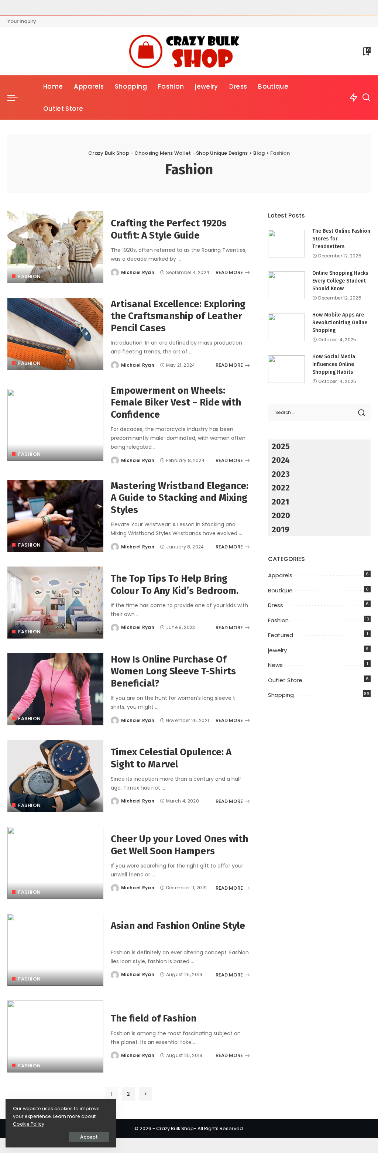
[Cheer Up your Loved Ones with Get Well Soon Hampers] (55, 863)
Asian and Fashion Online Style (178, 925)
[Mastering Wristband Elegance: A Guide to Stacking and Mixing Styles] (55, 516)
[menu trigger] (16, 97)
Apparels (280, 575)
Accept (89, 1136)
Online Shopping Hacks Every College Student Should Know (340, 281)
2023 (281, 474)
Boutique (280, 590)
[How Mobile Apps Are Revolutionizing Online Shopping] (286, 327)
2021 (280, 502)
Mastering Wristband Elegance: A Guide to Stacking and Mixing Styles (179, 498)
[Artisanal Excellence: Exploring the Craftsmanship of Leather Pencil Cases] (55, 334)
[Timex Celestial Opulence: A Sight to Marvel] (55, 776)
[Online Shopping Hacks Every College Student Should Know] (286, 285)
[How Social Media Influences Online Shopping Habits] (286, 369)
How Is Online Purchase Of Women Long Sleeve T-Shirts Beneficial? (173, 671)
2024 (281, 460)
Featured (280, 635)
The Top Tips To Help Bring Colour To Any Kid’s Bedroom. (174, 584)
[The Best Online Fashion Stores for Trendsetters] (286, 243)
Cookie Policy (28, 1124)
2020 (281, 515)
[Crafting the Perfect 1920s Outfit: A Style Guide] (55, 247)
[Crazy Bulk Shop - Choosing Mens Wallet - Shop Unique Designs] (189, 51)
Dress (275, 605)
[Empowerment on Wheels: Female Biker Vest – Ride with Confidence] (55, 425)
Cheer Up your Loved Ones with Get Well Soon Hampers (179, 845)
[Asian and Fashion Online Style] (55, 950)
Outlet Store (285, 680)
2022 (281, 488)
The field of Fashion (153, 1018)
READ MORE (229, 272)
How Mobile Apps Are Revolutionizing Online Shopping (339, 322)
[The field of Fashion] (55, 1036)
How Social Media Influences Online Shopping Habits (333, 364)
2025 (281, 446)
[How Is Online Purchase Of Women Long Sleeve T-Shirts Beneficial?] (55, 689)
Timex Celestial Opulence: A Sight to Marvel (171, 758)
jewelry (277, 650)
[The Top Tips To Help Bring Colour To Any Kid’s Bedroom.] (55, 603)
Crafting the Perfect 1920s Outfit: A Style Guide (169, 229)
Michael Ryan (137, 272)
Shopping (281, 695)
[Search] (366, 97)
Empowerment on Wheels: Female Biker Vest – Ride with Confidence (176, 402)
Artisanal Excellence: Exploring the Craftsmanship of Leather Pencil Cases (178, 316)
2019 (280, 529)
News (275, 665)
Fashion (29, 276)
